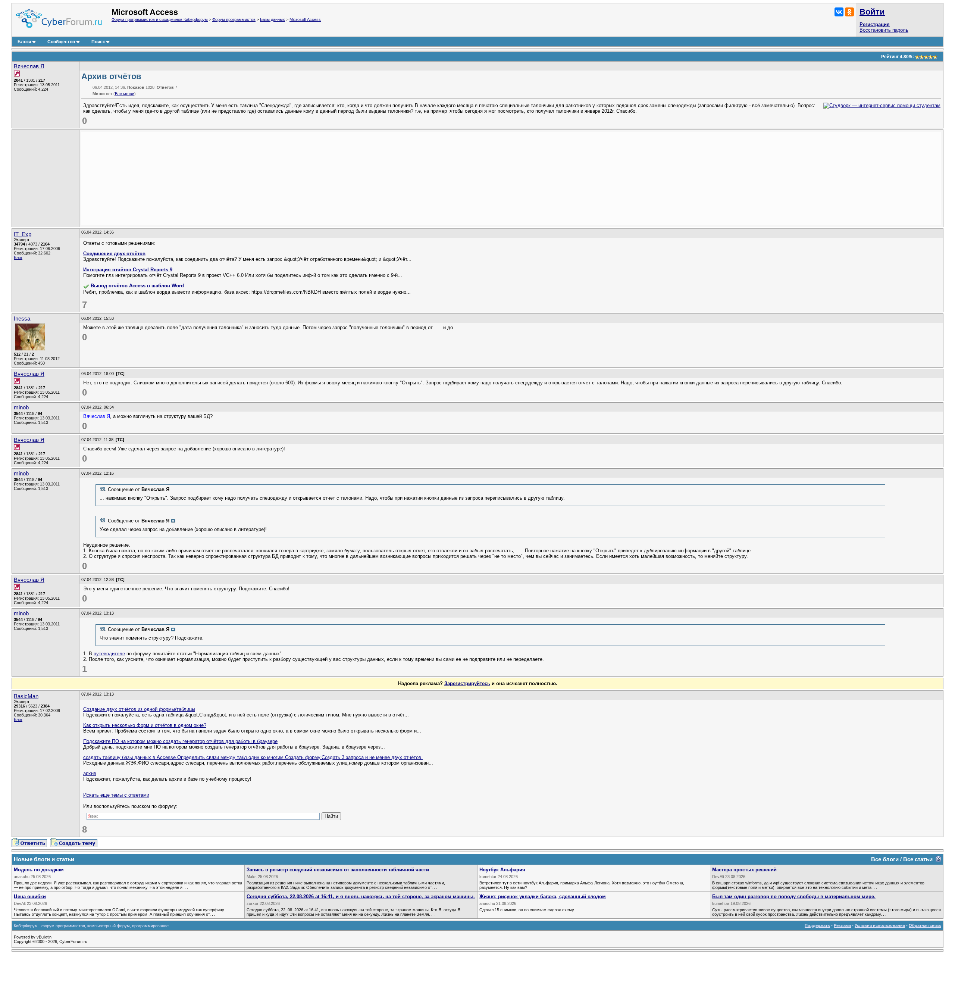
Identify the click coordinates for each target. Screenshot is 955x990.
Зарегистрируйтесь (467, 683)
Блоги (24, 41)
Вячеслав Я (29, 66)
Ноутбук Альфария (502, 869)
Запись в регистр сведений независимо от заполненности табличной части (338, 869)
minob (21, 407)
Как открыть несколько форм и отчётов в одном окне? (144, 725)
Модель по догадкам (39, 869)
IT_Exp (22, 234)
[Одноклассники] (849, 11)
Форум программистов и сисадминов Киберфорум (160, 19)
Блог (18, 257)
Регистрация (875, 24)
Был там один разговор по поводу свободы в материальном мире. (794, 896)
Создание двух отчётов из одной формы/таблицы (139, 709)
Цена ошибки (30, 896)
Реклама (842, 925)
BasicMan (26, 696)
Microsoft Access (305, 19)
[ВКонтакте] (839, 11)
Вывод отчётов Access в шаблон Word (137, 285)
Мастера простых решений (744, 869)
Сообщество (61, 41)
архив (89, 773)
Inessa (22, 319)
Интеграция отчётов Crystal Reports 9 (127, 269)
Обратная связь (925, 925)
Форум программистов (234, 19)
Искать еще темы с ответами (116, 795)
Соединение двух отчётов (114, 253)
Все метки (124, 93)
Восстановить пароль (884, 30)
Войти (872, 11)
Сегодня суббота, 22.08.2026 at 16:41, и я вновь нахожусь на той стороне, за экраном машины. (361, 896)
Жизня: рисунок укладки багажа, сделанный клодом (542, 896)
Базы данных (272, 19)
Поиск (98, 41)
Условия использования (880, 925)
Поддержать (817, 925)
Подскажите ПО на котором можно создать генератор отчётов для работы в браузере (180, 741)
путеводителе (109, 653)
